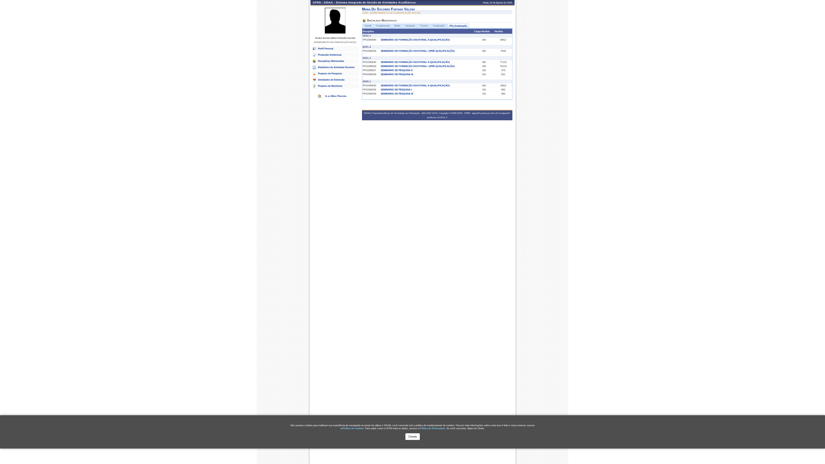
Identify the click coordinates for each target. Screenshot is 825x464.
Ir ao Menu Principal (336, 96)
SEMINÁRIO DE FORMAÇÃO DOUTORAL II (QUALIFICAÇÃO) (415, 39)
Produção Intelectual (329, 54)
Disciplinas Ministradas (331, 61)
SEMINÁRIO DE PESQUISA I (396, 89)
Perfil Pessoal (325, 48)
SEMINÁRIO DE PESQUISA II (396, 70)
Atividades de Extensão (331, 79)
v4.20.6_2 (442, 117)
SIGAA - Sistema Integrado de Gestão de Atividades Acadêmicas (370, 2)
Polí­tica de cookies (353, 428)
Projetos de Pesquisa (330, 73)
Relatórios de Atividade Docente (336, 67)
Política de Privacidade (432, 428)
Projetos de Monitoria (330, 86)
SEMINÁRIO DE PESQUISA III (397, 74)
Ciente (412, 436)
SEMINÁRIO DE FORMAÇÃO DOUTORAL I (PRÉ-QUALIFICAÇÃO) (418, 51)
